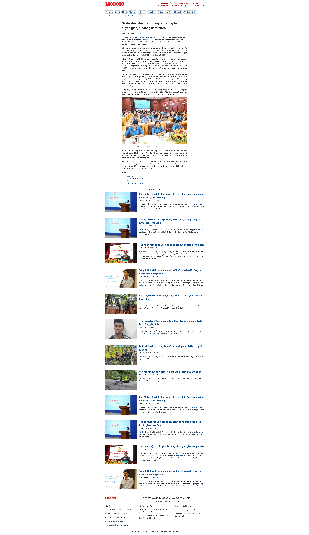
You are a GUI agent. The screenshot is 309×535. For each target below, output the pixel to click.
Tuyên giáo (200, 230)
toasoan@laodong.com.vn (118, 525)
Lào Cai (141, 306)
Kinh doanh (142, 12)
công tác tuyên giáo (145, 37)
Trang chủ (109, 12)
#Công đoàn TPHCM (133, 176)
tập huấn (179, 254)
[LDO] (121, 202)
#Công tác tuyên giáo (133, 181)
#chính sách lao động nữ (134, 183)
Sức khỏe (121, 16)
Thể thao (132, 12)
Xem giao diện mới (147, 16)
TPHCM (125, 37)
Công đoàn (178, 12)
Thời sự (160, 12)
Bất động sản (110, 16)
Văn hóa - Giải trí (190, 12)
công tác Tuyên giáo (190, 204)
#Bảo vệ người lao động (134, 179)
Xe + (137, 16)
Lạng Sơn (142, 378)
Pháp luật (151, 12)
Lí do (152, 359)
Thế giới (130, 16)
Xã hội (117, 12)
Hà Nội (141, 230)
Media (124, 12)
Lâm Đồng (142, 357)
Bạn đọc (168, 12)
